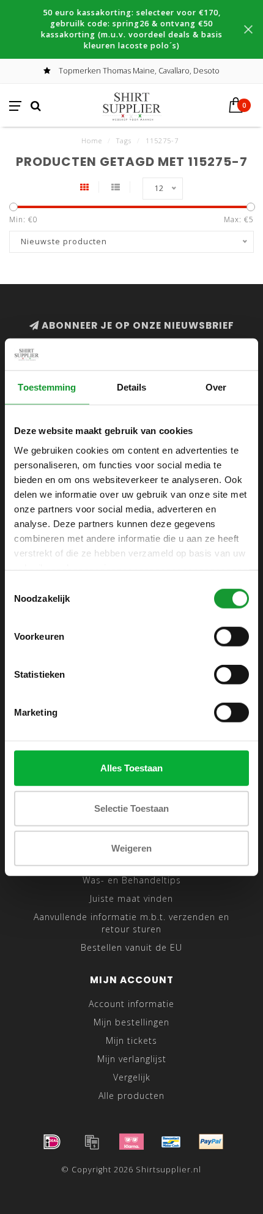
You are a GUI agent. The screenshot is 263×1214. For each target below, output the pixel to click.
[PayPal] (211, 1142)
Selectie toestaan (131, 808)
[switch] (231, 636)
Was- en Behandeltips (132, 880)
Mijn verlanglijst (131, 1059)
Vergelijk (131, 1077)
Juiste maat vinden (131, 898)
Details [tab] (132, 387)
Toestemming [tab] (47, 387)
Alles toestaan (131, 768)
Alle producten (131, 1095)
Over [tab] (216, 387)
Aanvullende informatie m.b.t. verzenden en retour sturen (131, 923)
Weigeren (131, 848)
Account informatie (131, 1004)
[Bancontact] (171, 1142)
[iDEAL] (52, 1142)
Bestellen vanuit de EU (131, 947)
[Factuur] (91, 1142)
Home (91, 140)
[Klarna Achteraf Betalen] (131, 1142)
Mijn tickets (131, 1040)
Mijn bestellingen (131, 1022)
